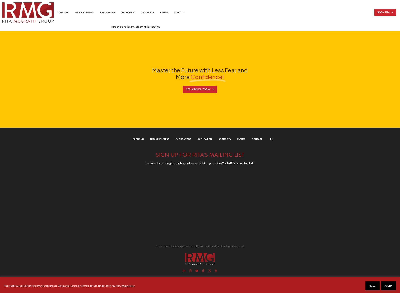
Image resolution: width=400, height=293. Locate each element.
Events (164, 12)
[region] (200, 285)
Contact (179, 12)
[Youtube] (197, 270)
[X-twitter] (209, 270)
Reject (372, 285)
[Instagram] (190, 270)
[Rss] (216, 270)
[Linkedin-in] (184, 270)
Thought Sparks (84, 12)
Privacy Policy (128, 285)
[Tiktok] (203, 270)
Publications (107, 12)
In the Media (129, 12)
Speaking (63, 12)
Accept (389, 285)
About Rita (148, 12)
